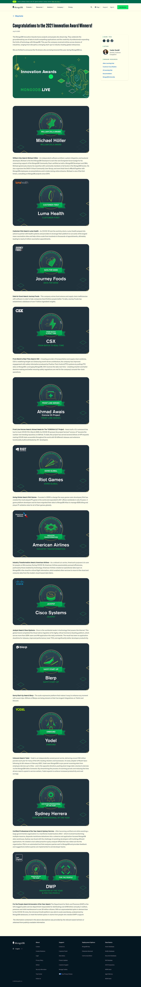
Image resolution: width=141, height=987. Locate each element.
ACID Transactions (109, 965)
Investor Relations (40, 951)
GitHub (37, 965)
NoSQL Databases (109, 951)
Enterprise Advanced (87, 951)
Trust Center (39, 974)
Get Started (122, 7)
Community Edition (87, 956)
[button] (97, 7)
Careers (38, 946)
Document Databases (110, 956)
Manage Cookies (63, 969)
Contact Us (62, 946)
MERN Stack (108, 969)
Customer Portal (63, 951)
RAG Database (108, 960)
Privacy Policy (39, 960)
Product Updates (63, 960)
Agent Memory (109, 974)
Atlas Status (62, 956)
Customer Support (63, 965)
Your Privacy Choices (67, 974)
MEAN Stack (108, 978)
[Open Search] (91, 7)
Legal (37, 956)
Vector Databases (109, 946)
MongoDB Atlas (86, 946)
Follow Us (38, 978)
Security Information (41, 969)
